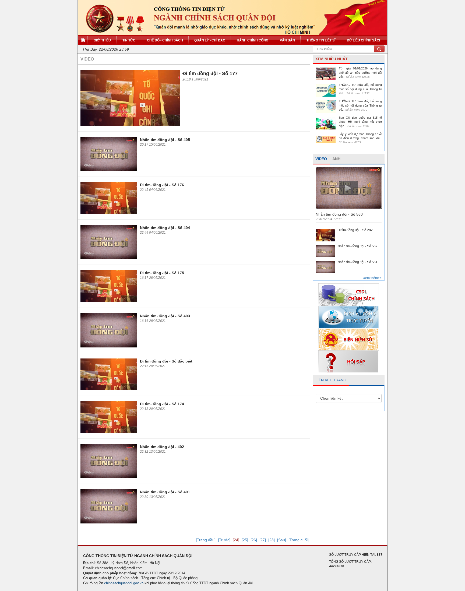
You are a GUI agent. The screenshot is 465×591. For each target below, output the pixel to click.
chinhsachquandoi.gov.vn (123, 583)
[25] (245, 540)
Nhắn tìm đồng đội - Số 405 (165, 140)
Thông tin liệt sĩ (321, 40)
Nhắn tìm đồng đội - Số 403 (165, 316)
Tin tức (128, 40)
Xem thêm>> (372, 278)
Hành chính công (252, 40)
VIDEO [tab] (321, 159)
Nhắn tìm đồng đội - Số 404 (165, 228)
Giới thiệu (102, 40)
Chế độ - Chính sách (165, 40)
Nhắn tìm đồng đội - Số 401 (165, 492)
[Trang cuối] (298, 540)
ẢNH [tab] (336, 159)
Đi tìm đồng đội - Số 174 (162, 404)
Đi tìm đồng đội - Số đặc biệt (166, 361)
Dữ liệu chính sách (364, 40)
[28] (271, 540)
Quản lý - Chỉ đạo (209, 40)
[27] (262, 540)
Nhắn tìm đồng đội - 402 (162, 447)
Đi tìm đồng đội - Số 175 (162, 273)
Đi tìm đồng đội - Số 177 (210, 73)
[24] (236, 540)
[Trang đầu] (206, 540)
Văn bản (287, 40)
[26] (254, 540)
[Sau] (281, 540)
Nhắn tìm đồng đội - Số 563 (339, 214)
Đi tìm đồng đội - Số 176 (162, 185)
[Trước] (224, 540)
